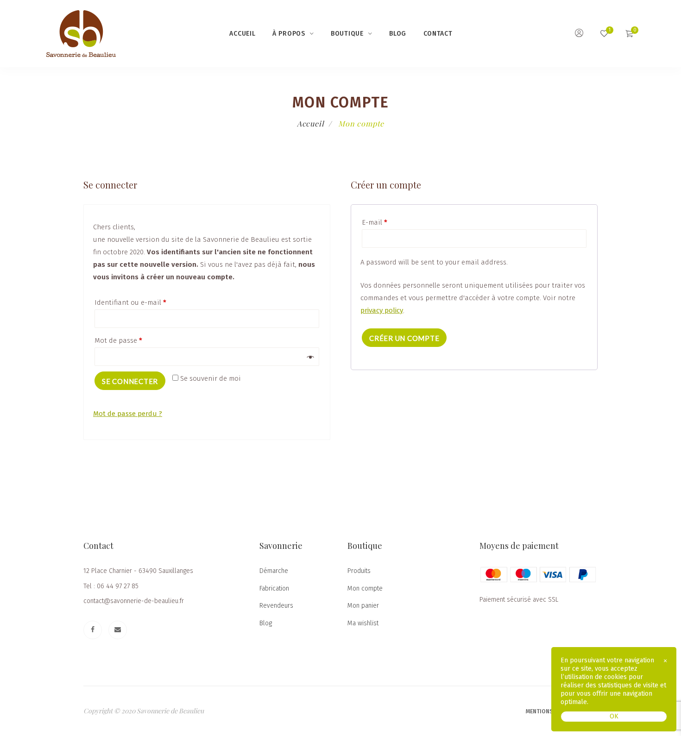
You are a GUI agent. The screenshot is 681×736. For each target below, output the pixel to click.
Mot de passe (118, 340)
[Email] (117, 630)
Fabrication (274, 588)
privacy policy (381, 310)
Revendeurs (276, 606)
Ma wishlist (362, 623)
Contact (438, 34)
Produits (359, 571)
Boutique (347, 34)
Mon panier (363, 606)
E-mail (374, 222)
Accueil (242, 34)
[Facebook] (92, 630)
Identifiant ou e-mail (130, 302)
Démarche (273, 571)
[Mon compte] (579, 34)
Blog (397, 34)
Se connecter (130, 381)
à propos (288, 34)
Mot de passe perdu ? (127, 413)
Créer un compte (404, 338)
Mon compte (365, 588)
